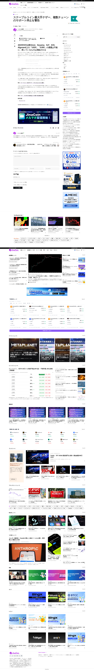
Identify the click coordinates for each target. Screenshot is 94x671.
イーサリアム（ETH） (32, 238)
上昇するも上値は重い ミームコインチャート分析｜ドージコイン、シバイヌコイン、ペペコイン (55, 230)
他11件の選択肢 (50, 325)
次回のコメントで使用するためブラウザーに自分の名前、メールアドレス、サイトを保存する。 (30, 171)
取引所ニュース (12, 512)
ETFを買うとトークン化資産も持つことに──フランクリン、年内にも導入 (76, 502)
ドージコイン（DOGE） (40, 242)
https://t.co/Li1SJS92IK (34, 63)
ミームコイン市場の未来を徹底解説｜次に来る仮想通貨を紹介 (21, 229)
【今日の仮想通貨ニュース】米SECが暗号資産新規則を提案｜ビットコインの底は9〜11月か (77, 357)
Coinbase (24, 7)
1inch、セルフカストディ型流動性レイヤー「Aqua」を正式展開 (73, 562)
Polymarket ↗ (78, 85)
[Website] (58, 133)
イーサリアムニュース (69, 554)
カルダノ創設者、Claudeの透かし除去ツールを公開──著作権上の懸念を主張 (27, 539)
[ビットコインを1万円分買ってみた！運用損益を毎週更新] (81, 282)
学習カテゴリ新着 (66, 255)
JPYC (72, 238)
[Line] (15, 656)
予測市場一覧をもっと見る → (47, 330)
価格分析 (11, 404)
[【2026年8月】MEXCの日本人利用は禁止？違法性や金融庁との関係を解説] (17, 637)
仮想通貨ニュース (12, 255)
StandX (76, 238)
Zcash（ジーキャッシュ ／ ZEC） (21, 242)
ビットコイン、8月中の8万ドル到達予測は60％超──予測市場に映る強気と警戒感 (17, 259)
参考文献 (43, 38)
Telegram (31, 242)
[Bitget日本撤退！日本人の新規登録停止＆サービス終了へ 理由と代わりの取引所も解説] (37, 637)
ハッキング (38, 240)
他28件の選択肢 (66, 107)
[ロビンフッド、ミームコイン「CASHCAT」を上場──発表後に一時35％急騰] (54, 544)
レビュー (66, 279)
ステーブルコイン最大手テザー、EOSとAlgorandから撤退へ (32, 82)
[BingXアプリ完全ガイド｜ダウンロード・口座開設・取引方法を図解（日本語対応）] (81, 274)
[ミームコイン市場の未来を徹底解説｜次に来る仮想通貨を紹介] (21, 221)
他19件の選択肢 (66, 83)
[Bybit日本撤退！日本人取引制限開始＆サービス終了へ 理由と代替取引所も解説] (56, 637)
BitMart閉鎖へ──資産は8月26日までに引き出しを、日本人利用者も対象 (76, 529)
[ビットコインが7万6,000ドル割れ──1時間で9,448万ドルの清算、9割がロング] (81, 370)
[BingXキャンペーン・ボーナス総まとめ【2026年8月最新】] (76, 637)
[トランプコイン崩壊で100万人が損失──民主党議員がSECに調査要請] (81, 543)
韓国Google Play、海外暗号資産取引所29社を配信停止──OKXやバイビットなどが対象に (56, 529)
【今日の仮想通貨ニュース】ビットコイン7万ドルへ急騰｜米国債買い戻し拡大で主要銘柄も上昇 (47, 357)
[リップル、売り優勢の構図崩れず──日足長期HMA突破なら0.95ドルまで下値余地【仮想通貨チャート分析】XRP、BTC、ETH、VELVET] (56, 412)
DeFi (11, 7)
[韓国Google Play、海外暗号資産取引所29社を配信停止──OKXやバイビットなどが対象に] (56, 520)
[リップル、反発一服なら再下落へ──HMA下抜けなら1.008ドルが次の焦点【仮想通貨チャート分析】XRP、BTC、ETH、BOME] (76, 412)
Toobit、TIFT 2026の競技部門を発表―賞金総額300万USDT (66, 456)
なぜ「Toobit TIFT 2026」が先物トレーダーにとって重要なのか (63, 477)
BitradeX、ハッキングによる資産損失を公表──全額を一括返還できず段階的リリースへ (17, 529)
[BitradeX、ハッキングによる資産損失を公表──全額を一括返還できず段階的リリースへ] (17, 520)
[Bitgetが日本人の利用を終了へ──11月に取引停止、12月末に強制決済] (37, 520)
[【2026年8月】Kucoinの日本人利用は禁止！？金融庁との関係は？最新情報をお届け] (76, 619)
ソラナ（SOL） (23, 240)
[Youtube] (17, 656)
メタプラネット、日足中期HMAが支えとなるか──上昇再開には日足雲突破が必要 (62, 357)
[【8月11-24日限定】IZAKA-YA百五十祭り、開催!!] (48, 470)
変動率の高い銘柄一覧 (14, 429)
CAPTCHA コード (16, 177)
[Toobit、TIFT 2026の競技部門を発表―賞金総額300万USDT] (37, 457)
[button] (81, 4)
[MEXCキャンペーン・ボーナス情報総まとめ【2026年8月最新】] (81, 260)
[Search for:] (70, 37)
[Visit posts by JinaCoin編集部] (14, 133)
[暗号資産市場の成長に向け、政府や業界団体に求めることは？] (56, 575)
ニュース (16, 14)
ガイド (66, 265)
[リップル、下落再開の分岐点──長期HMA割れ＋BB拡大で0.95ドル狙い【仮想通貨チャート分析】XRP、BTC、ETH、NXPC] (37, 412)
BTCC (39, 238)
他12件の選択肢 (69, 312)
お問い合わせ (13, 479)
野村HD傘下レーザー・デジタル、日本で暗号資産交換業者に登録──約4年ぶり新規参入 (56, 502)
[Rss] (19, 656)
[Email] (16, 26)
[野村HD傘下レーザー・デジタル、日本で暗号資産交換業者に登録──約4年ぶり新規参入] (56, 493)
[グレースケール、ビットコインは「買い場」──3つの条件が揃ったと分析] (81, 377)
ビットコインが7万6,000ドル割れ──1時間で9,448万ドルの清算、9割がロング (17, 278)
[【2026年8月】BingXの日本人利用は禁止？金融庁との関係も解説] (56, 619)
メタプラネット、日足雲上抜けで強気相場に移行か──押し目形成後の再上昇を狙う (24, 354)
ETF (29, 240)
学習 (63, 265)
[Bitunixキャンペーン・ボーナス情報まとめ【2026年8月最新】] (56, 597)
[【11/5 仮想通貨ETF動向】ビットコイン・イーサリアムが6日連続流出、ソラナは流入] (72, 221)
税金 (33, 240)
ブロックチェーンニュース (16, 273)
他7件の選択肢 (69, 324)
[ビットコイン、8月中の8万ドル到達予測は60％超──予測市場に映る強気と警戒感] (31, 385)
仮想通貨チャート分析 (15, 418)
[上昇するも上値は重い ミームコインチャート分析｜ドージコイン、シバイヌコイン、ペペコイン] (55, 221)
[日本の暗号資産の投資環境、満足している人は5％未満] (76, 575)
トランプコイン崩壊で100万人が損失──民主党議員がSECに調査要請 (70, 543)
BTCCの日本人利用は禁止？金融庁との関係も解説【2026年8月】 (76, 605)
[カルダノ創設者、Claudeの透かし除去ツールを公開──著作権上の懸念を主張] (27, 552)
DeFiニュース (68, 561)
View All (26, 254)
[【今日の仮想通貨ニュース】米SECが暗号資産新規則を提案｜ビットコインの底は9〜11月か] (77, 350)
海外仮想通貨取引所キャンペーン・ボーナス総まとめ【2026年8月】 (70, 267)
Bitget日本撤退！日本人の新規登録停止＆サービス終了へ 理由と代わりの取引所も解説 (37, 646)
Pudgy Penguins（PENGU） (44, 7)
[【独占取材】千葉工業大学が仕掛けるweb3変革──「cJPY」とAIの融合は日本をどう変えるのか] (17, 575)
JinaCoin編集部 (21, 29)
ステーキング (19, 7)
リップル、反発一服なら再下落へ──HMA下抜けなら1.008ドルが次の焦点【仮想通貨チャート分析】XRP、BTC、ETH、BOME (76, 421)
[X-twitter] (10, 656)
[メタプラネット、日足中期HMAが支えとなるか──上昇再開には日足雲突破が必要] (62, 350)
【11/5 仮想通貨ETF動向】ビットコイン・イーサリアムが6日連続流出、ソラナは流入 (72, 230)
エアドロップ (23, 238)
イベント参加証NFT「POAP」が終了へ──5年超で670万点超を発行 (70, 549)
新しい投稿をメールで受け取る (21, 184)
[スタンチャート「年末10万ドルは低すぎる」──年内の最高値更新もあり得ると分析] (81, 384)
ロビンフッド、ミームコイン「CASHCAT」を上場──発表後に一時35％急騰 (54, 557)
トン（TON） (65, 238)
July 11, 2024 (38, 65)
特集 (10, 567)
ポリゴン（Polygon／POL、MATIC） (76, 7)
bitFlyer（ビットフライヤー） (64, 7)
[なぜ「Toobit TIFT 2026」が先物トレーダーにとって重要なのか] (63, 470)
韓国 (52, 238)
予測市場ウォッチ (13, 299)
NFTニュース (68, 547)
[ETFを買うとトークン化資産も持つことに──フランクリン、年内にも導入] (76, 493)
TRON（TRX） (58, 238)
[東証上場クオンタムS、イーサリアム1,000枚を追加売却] (81, 556)
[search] (81, 250)
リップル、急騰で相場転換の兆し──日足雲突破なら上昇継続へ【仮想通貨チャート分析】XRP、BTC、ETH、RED (17, 421)
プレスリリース (22, 100)
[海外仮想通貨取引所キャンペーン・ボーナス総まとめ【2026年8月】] (81, 267)
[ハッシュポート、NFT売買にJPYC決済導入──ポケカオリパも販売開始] (37, 493)
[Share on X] (14, 26)
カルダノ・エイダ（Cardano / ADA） (33, 7)
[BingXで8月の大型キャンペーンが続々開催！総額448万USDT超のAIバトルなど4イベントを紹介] (78, 470)
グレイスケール (45, 240)
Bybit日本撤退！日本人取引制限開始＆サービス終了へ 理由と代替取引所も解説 (56, 646)
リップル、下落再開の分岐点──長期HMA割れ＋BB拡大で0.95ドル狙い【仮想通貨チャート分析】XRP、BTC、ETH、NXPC (37, 421)
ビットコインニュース (15, 260)
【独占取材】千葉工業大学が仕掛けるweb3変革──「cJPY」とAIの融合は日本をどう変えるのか (17, 583)
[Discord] (84, 7)
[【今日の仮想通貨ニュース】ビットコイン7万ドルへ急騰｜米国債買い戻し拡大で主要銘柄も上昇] (47, 350)
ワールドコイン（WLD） (65, 240)
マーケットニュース (13, 335)
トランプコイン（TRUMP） (55, 7)
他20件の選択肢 (12, 325)
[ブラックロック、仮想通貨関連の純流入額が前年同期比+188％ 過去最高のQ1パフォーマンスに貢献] (38, 221)
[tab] (64, 74)
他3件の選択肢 (66, 95)
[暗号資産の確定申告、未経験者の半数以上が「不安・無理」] (37, 575)
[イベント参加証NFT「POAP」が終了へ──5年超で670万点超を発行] (81, 549)
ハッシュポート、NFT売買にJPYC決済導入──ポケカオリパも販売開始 (45, 276)
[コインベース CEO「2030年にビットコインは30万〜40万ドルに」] (81, 391)
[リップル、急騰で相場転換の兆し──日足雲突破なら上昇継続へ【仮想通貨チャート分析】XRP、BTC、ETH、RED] (17, 412)
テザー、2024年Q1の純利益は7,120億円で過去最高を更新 (31, 95)
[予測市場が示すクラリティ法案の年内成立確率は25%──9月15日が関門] (17, 493)
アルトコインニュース (69, 534)
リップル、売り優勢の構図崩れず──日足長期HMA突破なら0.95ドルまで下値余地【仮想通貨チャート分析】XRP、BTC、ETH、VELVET (56, 421)
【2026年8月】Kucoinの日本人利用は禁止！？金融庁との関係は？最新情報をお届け (76, 628)
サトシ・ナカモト (46, 238)
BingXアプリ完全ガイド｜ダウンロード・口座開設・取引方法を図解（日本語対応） (70, 274)
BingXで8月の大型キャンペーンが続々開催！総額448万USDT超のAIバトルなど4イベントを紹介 (78, 477)
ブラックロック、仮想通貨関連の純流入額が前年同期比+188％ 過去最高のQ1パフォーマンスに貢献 (38, 230)
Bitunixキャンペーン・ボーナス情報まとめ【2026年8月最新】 (56, 605)
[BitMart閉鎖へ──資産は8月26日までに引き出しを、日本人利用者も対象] (76, 520)
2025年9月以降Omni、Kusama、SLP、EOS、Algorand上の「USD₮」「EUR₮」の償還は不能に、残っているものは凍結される (28, 39)
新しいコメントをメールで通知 (21, 182)
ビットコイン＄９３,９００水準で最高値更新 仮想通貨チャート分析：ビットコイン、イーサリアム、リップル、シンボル (72, 141)
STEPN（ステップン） (54, 240)
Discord (16, 240)
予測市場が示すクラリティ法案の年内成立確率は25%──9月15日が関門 (17, 502)
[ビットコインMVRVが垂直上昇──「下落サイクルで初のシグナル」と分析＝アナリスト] (81, 398)
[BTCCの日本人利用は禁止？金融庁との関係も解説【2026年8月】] (76, 597)
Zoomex (14, 7)
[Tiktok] (13, 656)
